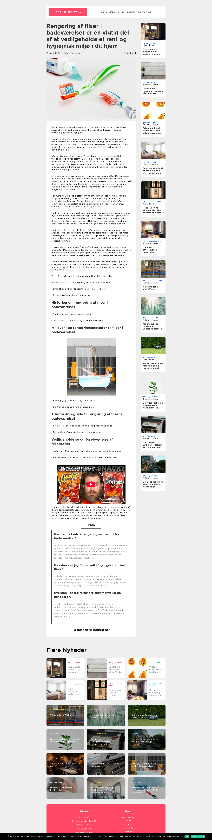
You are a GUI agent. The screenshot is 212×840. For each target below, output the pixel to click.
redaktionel (130, 53)
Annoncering (108, 12)
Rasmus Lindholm (150, 124)
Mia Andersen (148, 45)
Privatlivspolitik (198, 836)
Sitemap (128, 831)
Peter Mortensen (72, 53)
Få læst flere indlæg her (91, 630)
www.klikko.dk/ (86, 832)
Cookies (131, 12)
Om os (121, 12)
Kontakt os (144, 12)
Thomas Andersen (150, 84)
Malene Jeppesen (150, 164)
